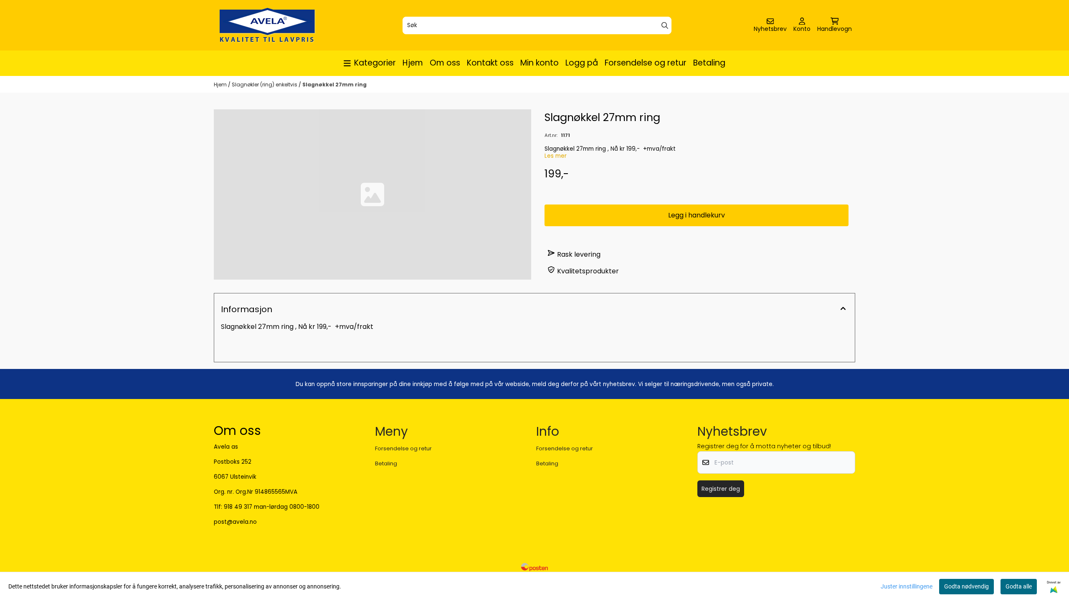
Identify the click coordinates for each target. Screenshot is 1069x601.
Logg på (581, 62)
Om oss (445, 62)
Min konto (539, 62)
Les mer (556, 155)
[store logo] (267, 25)
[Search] (665, 25)
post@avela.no (235, 522)
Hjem (413, 62)
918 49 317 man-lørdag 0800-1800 (271, 507)
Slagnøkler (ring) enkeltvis (265, 84)
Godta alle (1019, 586)
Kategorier (375, 62)
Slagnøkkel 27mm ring (334, 84)
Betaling (709, 62)
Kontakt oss (490, 62)
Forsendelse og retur (645, 62)
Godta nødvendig (966, 586)
